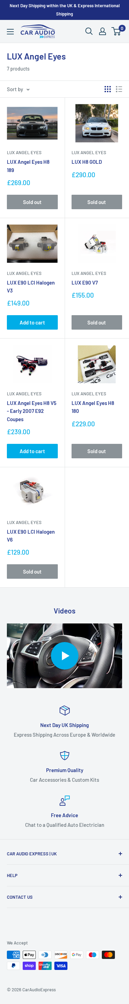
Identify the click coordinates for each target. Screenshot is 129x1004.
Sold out (32, 202)
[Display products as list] (119, 89)
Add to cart (32, 322)
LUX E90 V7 (85, 282)
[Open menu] (10, 31)
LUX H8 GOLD (87, 162)
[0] (116, 31)
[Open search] (89, 31)
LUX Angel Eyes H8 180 (93, 407)
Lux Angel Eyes (24, 152)
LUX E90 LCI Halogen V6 (31, 535)
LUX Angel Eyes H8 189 (28, 166)
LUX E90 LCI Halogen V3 (31, 286)
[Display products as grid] (108, 89)
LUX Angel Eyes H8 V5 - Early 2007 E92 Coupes (31, 411)
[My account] (102, 31)
